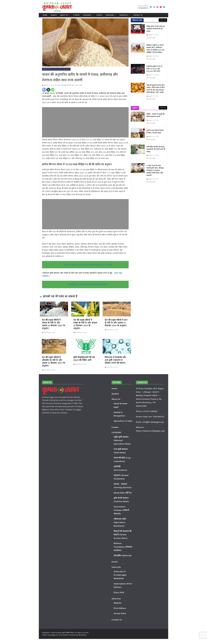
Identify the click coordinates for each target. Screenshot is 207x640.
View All (163, 20)
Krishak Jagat (78, 85)
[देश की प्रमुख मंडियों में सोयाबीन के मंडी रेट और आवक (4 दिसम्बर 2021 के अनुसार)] (54, 340)
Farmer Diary (120, 613)
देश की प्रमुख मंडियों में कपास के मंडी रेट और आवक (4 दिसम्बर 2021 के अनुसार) (53, 324)
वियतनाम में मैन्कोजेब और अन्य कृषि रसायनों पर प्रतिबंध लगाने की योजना (115, 360)
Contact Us (138, 15)
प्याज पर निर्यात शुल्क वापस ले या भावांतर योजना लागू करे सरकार (88, 264)
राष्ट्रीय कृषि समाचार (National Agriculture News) (56, 69)
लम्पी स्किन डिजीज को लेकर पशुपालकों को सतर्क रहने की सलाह (156, 149)
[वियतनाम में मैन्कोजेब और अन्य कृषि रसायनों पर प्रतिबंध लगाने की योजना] (117, 340)
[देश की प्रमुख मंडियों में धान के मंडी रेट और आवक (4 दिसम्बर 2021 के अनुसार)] (117, 303)
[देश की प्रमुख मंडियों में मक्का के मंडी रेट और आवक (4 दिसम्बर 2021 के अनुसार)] (85, 303)
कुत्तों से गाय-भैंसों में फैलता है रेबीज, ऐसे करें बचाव (155, 131)
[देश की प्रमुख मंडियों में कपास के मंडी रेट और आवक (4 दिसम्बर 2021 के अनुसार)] (54, 303)
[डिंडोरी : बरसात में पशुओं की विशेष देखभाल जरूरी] (138, 119)
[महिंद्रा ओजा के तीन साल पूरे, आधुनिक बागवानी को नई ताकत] (138, 32)
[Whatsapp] (52, 90)
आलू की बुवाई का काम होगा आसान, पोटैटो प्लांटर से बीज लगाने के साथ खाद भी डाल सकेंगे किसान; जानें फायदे (156, 89)
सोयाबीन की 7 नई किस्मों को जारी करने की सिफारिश (88, 284)
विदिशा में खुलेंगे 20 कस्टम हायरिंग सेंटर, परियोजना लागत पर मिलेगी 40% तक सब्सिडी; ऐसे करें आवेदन (155, 49)
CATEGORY (87, 15)
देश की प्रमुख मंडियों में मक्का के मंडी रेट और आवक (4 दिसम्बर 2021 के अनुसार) (85, 324)
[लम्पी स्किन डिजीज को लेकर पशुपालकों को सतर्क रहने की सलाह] (138, 153)
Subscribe (110, 15)
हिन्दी (146, 6)
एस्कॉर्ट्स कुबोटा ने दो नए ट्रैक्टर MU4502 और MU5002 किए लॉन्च (154, 69)
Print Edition (120, 608)
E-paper (76, 15)
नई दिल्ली (68, 85)
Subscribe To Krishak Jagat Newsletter (120, 575)
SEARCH (54, 15)
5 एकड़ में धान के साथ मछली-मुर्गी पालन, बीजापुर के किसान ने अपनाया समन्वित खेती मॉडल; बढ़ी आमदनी (155, 171)
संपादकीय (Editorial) (123, 555)
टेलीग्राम (46, 276)
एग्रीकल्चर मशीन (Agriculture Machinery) (120, 522)
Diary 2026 (119, 592)
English (140, 6)
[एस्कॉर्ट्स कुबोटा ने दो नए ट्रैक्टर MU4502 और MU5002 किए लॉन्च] (138, 72)
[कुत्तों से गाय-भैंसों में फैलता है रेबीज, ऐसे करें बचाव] (138, 135)
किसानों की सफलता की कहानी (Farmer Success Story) (123, 535)
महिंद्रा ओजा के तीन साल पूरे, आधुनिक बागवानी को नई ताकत (156, 29)
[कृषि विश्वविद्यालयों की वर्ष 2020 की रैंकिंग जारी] (85, 340)
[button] (69, 15)
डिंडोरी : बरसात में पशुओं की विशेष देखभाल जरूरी (156, 115)
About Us (64, 15)
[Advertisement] (85, 122)
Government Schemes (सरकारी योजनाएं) (121, 510)
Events (99, 15)
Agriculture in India (123, 421)
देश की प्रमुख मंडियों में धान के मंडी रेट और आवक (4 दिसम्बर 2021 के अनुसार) (116, 322)
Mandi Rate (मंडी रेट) (123, 493)
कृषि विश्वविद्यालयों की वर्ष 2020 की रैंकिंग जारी (84, 358)
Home (45, 15)
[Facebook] (44, 90)
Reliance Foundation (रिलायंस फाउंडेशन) (123, 547)
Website (117, 603)
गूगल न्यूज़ (118, 273)
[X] (48, 90)
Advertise (123, 15)
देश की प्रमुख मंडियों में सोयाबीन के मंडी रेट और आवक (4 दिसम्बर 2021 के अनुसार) (53, 361)
